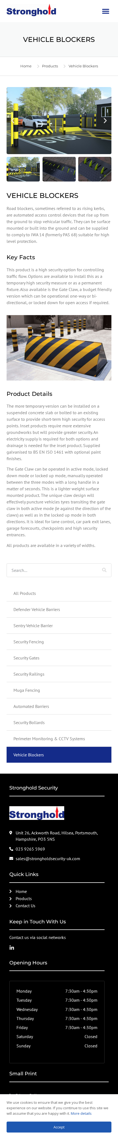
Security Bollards (29, 722)
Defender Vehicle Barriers (36, 609)
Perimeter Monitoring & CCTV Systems (49, 738)
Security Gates (26, 658)
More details (81, 1113)
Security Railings (28, 674)
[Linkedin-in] (11, 947)
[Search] (104, 570)
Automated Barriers (31, 706)
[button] (105, 11)
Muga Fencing (26, 690)
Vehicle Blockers (28, 754)
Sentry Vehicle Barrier (33, 625)
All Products (24, 593)
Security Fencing (28, 641)
